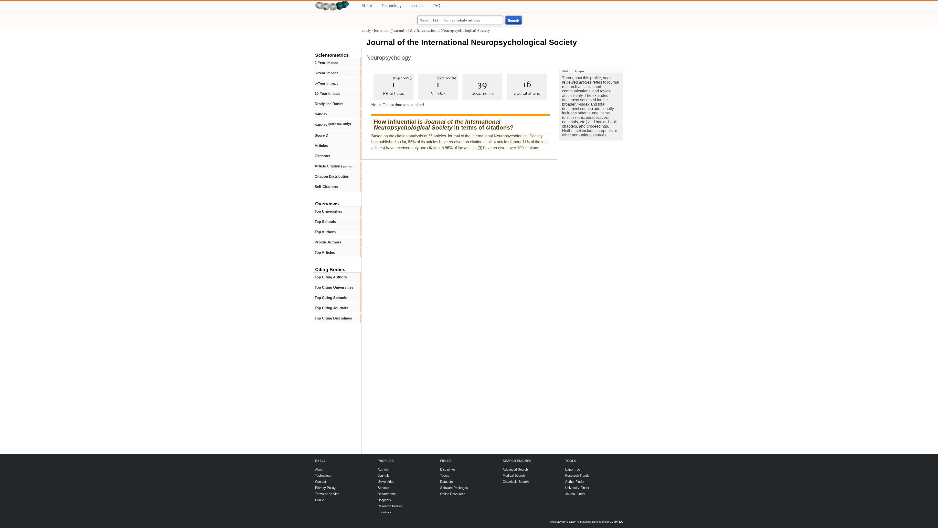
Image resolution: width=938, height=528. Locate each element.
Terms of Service (327, 494)
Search (513, 20)
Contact (320, 482)
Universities (386, 482)
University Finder (577, 488)
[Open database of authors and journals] (332, 3)
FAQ (436, 6)
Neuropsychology (388, 57)
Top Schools (325, 222)
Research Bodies (390, 506)
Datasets (446, 482)
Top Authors (325, 232)
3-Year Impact (326, 73)
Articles (321, 145)
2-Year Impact (326, 63)
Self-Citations (326, 187)
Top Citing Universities (334, 287)
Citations (322, 156)
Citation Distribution (332, 176)
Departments (387, 494)
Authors (383, 469)
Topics (444, 475)
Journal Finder (575, 494)
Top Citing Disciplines (333, 318)
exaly (366, 30)
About (367, 6)
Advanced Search (515, 469)
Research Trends (577, 475)
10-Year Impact (327, 93)
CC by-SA (616, 521)
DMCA (319, 500)
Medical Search (514, 475)
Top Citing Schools (331, 298)
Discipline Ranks (329, 104)
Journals (381, 30)
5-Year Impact (326, 83)
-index (321, 114)
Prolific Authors (328, 242)
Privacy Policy (325, 488)
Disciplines (448, 469)
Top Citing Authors (331, 277)
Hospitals (384, 500)
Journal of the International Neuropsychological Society (440, 30)
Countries (384, 512)
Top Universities (328, 211)
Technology (392, 6)
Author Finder (574, 482)
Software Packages (454, 488)
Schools (383, 488)
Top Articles (325, 252)
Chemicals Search (516, 482)
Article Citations (334, 166)
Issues (417, 6)
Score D (321, 135)
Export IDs (572, 469)
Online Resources (452, 494)
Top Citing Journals (331, 308)
